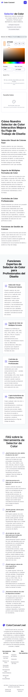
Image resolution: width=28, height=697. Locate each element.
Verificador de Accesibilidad (6, 677)
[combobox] (8, 69)
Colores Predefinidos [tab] (14, 36)
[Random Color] (15, 43)
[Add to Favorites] (23, 43)
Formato (5, 66)
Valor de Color (18, 66)
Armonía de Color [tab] (22, 36)
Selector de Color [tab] (6, 36)
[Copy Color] (19, 43)
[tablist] (14, 36)
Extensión (14, 659)
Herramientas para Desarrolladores (6, 671)
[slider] (14, 54)
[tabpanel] (14, 64)
